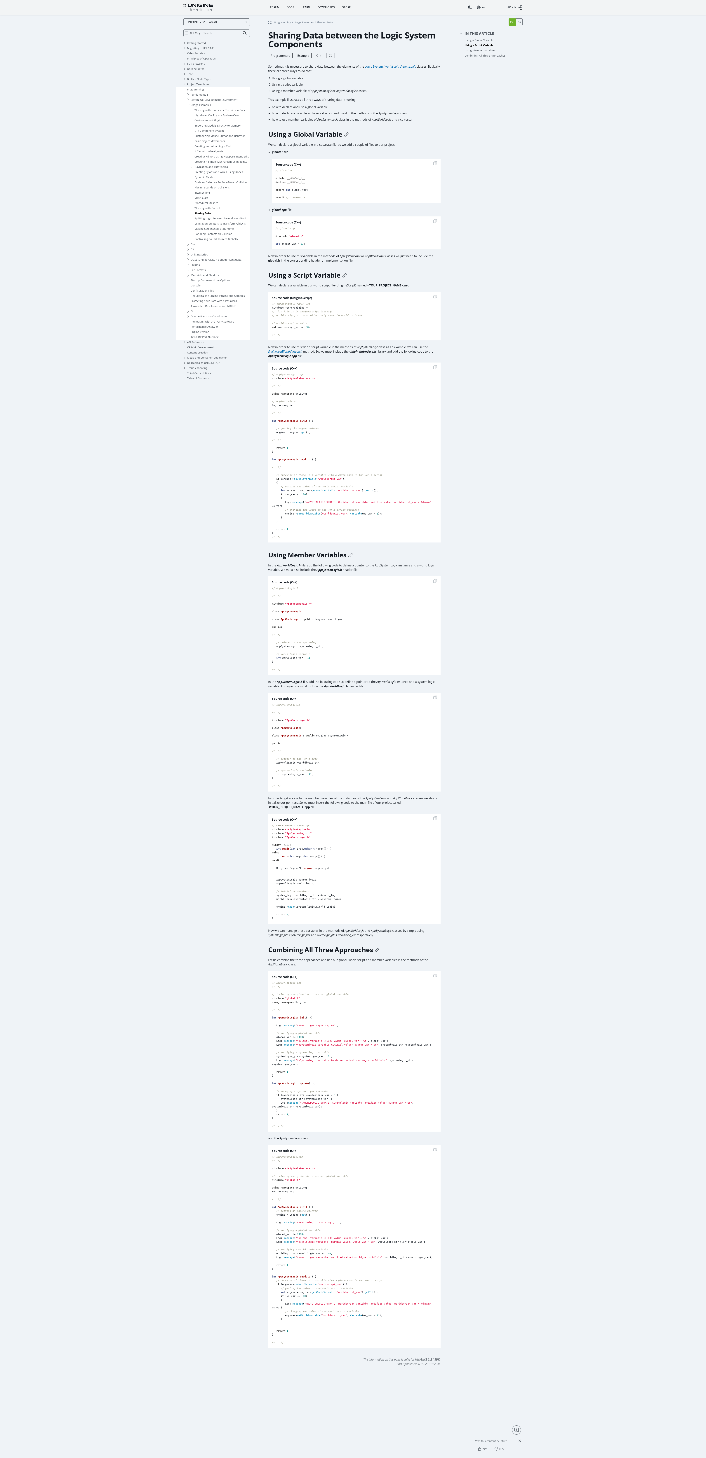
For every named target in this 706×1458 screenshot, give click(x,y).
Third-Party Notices (199, 373)
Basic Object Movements (209, 141)
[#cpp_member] (350, 555)
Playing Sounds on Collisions (212, 187)
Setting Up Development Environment (214, 99)
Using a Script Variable (479, 45)
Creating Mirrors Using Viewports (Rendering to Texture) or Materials (222, 156)
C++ (193, 244)
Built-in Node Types (199, 79)
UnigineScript (199, 254)
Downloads (326, 7)
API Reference (195, 342)
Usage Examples (201, 105)
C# (192, 249)
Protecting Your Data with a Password (214, 301)
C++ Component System (209, 130)
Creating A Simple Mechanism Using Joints (220, 161)
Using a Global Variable (479, 40)
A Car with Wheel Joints (208, 151)
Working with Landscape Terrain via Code (220, 110)
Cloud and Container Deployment (207, 357)
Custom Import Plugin (207, 120)
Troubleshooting (197, 368)
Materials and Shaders (205, 275)
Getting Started (196, 43)
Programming (195, 89)
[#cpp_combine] (377, 949)
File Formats (198, 270)
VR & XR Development (200, 347)
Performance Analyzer (204, 326)
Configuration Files (202, 290)
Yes (485, 1449)
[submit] (245, 33)
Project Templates (198, 84)
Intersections (202, 192)
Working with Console (207, 208)
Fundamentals (199, 94)
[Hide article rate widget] (520, 1441)
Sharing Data (202, 213)
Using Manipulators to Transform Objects (220, 223)
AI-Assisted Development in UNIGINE (213, 306)
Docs (290, 7)
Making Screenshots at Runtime (214, 228)
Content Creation (197, 352)
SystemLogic (408, 66)
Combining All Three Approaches (485, 55)
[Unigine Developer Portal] (198, 8)
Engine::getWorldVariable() (285, 351)
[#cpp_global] (346, 134)
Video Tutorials (196, 53)
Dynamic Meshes (204, 177)
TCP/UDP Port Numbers (205, 337)
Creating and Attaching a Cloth (213, 146)
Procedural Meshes (206, 203)
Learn (306, 7)
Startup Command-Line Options (210, 280)
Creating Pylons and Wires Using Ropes (218, 172)
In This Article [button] (479, 33)
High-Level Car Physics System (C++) (216, 115)
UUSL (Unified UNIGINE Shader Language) (216, 259)
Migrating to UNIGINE (200, 48)
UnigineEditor (195, 69)
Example (303, 56)
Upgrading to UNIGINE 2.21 (204, 363)
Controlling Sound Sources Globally (216, 239)
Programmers (280, 56)
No (501, 1449)
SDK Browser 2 (196, 63)
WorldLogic (391, 66)
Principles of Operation (201, 58)
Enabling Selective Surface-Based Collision (220, 182)
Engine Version (200, 332)
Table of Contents (198, 378)
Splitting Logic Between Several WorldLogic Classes (222, 218)
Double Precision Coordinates (209, 316)
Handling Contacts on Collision (213, 234)
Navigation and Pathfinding (211, 167)
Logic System (374, 66)
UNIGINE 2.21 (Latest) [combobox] (202, 22)
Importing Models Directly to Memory (217, 125)
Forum (274, 7)
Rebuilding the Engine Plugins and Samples (218, 295)
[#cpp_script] (344, 275)
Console (196, 285)
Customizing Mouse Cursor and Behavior (219, 136)
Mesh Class (201, 197)
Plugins (195, 265)
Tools (190, 74)
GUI (193, 311)
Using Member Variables (480, 50)
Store (346, 7)
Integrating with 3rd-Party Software (212, 321)
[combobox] (481, 7)
